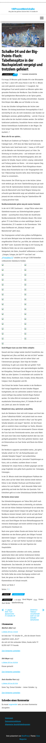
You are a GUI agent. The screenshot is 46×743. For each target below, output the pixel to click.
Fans (35, 600)
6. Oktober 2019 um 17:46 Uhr (10, 632)
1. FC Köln (17, 600)
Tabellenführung (17, 603)
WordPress (25, 736)
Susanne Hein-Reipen (29, 74)
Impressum (9, 718)
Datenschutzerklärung (13, 721)
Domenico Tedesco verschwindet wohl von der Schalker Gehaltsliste (35, 615)
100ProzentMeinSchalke (23, 9)
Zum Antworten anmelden (11, 651)
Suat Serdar (6, 603)
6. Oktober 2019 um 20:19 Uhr (10, 683)
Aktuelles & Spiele (18, 594)
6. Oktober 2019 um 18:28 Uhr (10, 662)
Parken (40, 599)
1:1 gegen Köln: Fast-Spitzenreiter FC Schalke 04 (10, 613)
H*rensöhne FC (7, 258)
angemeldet (13, 704)
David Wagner (27, 599)
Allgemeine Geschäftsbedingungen (17, 724)
